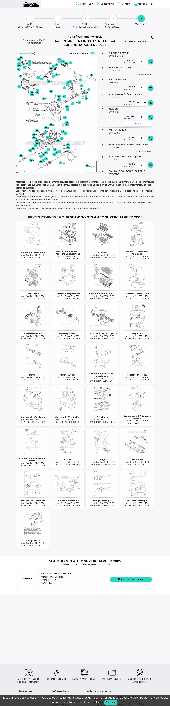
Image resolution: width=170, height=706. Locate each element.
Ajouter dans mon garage (131, 579)
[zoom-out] (19, 53)
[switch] (93, 53)
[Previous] (56, 41)
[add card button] (150, 61)
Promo (138, 123)
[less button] (138, 61)
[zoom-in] (33, 53)
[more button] (145, 61)
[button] (152, 37)
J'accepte (111, 702)
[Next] (113, 41)
